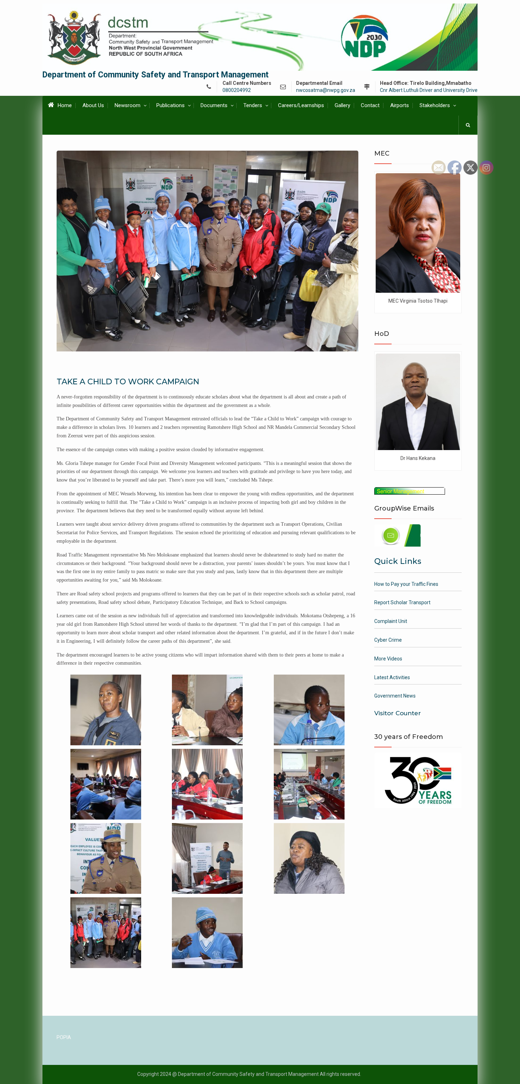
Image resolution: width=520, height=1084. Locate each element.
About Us (93, 105)
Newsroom (127, 105)
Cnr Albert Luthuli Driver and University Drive (429, 90)
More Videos (388, 659)
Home (65, 105)
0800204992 (237, 90)
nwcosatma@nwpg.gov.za (325, 90)
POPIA (64, 1037)
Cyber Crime (388, 640)
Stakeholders (435, 105)
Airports (399, 105)
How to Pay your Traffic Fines (406, 584)
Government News (395, 696)
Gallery (342, 105)
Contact (370, 105)
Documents (214, 105)
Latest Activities (392, 677)
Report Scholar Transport (402, 602)
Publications (170, 105)
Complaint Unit (390, 621)
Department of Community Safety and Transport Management (155, 75)
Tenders (252, 105)
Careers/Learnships (301, 105)
